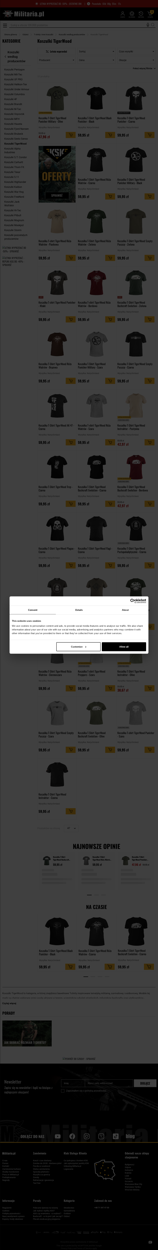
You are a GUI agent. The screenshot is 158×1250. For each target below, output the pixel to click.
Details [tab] (79, 610)
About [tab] (125, 610)
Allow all (124, 646)
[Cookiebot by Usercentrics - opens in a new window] (132, 601)
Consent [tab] (32, 610)
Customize (77, 646)
